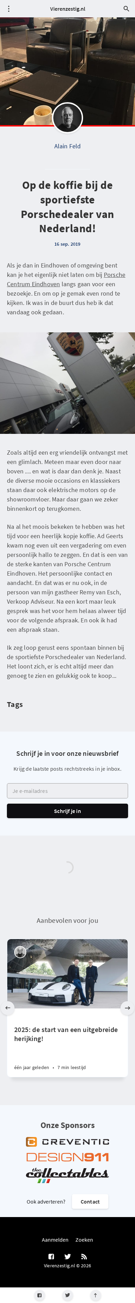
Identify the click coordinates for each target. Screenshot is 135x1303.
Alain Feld (67, 146)
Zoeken (84, 1239)
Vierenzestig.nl (67, 9)
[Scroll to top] (95, 1295)
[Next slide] (127, 1008)
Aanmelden (55, 1239)
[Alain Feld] (67, 117)
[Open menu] (8, 8)
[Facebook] (39, 1295)
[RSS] (84, 1257)
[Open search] (126, 8)
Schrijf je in (67, 810)
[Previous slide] (8, 1008)
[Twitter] (67, 1295)
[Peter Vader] (20, 952)
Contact (90, 1201)
